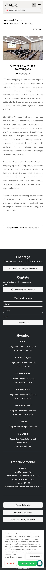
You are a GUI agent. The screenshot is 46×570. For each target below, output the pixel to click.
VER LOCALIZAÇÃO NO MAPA (25, 269)
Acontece (21, 20)
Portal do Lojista (23, 505)
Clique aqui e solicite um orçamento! (23, 227)
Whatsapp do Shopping (24, 289)
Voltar (38, 29)
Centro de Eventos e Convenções (17, 23)
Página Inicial (8, 20)
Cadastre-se (23, 322)
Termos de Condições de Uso (23, 519)
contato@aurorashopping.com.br (17, 282)
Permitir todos (27, 563)
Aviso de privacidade (13, 557)
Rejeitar (10, 563)
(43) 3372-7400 (10, 284)
